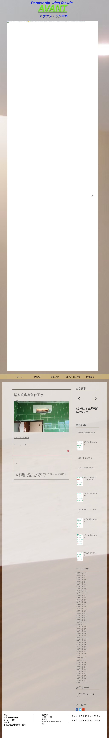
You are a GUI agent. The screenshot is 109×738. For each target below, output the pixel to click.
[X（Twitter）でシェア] (20, 445)
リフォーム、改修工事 (21, 438)
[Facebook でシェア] (15, 445)
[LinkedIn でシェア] (25, 445)
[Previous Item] (79, 398)
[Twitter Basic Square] (80, 709)
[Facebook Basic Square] (77, 709)
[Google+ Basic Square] (83, 709)
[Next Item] (92, 196)
